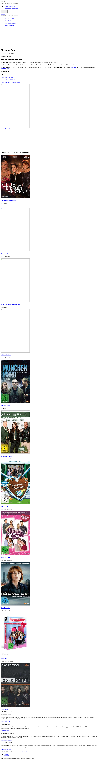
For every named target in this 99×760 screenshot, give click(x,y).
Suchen (16, 15)
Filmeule (3, 14)
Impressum (5, 754)
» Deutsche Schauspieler (6, 740)
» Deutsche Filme (5, 730)
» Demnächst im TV (5, 721)
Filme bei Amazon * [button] (5, 128)
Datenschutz (6, 755)
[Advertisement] (44, 37)
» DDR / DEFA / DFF (6, 749)
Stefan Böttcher (24, 752)
